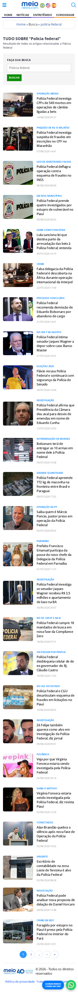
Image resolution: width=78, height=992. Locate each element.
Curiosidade (65, 15)
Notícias (22, 15)
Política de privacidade (20, 981)
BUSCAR (14, 77)
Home (8, 15)
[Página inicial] (29, 5)
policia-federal (51, 24)
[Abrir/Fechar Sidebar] (4, 5)
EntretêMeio (42, 15)
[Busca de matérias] (73, 6)
